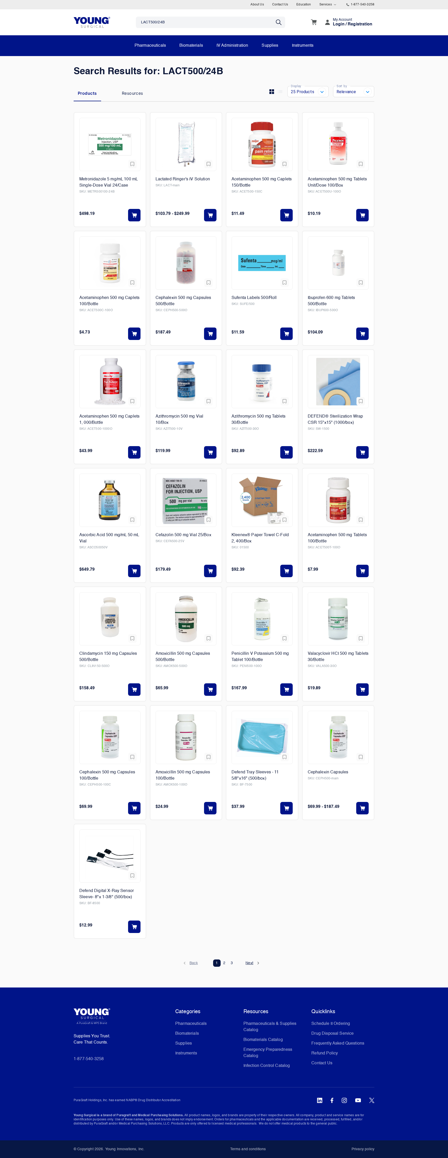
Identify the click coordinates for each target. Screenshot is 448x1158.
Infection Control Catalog (266, 1066)
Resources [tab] (132, 93)
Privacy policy (363, 1149)
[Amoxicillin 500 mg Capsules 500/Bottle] (186, 618)
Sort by (342, 86)
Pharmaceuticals (150, 46)
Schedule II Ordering (330, 1024)
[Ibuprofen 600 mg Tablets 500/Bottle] (338, 263)
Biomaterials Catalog (263, 1040)
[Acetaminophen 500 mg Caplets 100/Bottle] (110, 263)
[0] (314, 22)
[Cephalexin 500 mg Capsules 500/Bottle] (186, 263)
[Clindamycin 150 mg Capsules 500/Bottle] (110, 618)
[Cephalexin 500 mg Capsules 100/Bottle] (110, 737)
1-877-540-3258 (362, 4)
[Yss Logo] (122, 1018)
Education (303, 4)
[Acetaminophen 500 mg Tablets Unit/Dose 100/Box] (338, 144)
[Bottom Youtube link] (358, 1100)
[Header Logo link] (92, 22)
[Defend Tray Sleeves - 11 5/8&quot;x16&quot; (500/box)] (262, 737)
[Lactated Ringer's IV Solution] (186, 144)
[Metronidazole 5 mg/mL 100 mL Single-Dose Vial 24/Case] (110, 144)
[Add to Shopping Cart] (134, 215)
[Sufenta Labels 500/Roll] (262, 263)
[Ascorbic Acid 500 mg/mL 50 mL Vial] (110, 500)
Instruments (303, 46)
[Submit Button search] (280, 22)
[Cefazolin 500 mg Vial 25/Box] (186, 500)
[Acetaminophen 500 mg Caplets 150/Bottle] (262, 144)
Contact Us (280, 4)
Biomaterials (191, 46)
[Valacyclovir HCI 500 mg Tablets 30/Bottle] (338, 618)
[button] (193, 963)
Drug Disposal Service (332, 1034)
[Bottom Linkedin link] (319, 1100)
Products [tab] (87, 93)
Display (296, 86)
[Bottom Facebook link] (332, 1100)
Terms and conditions (248, 1149)
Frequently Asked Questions (337, 1043)
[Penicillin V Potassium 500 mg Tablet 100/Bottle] (262, 618)
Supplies (270, 46)
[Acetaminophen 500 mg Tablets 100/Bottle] (338, 500)
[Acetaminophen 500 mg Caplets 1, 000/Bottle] (110, 381)
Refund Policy (324, 1053)
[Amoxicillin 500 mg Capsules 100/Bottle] (186, 737)
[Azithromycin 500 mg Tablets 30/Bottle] (262, 381)
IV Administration (232, 46)
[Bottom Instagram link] (344, 1100)
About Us (257, 4)
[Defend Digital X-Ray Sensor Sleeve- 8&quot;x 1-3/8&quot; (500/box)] (110, 856)
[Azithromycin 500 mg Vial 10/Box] (186, 381)
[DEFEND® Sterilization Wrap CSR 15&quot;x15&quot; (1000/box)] (338, 381)
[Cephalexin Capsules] (338, 737)
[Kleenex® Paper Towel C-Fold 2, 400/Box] (262, 500)
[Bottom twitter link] (371, 1100)
